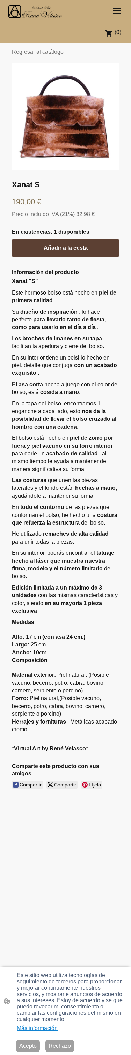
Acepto (28, 1046)
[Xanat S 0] (65, 116)
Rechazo (60, 1046)
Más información (37, 1028)
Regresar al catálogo (38, 52)
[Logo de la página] (35, 11)
